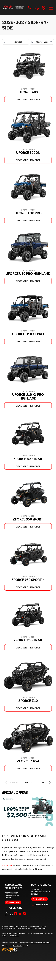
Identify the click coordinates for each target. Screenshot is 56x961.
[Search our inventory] (30, 7)
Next (43, 782)
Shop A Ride (17, 946)
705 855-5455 (42, 904)
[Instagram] (24, 913)
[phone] (36, 7)
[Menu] (51, 7)
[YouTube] (19, 913)
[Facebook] (15, 913)
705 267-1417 (15, 907)
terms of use (14, 935)
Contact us (7, 865)
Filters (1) (17, 41)
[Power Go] (26, 950)
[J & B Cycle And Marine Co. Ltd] (13, 7)
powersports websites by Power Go (37, 943)
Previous (14, 782)
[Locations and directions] (43, 7)
